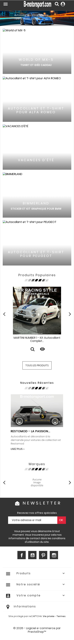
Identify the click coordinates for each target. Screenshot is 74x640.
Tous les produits (37, 365)
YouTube (32, 555)
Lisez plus (17, 449)
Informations (25, 606)
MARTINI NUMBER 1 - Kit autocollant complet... (37, 339)
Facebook (21, 555)
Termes (61, 616)
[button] (5, 15)
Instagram (54, 555)
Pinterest (43, 555)
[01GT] (37, 482)
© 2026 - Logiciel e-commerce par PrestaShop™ (37, 630)
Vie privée (48, 616)
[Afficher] (32, 349)
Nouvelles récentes (37, 383)
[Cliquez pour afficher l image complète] (37, 411)
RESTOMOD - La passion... (30, 431)
